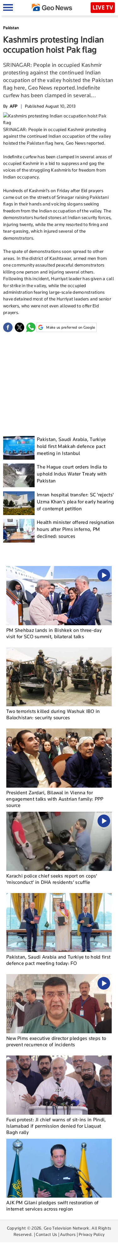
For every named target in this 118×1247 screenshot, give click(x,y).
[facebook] (8, 327)
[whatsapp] (31, 327)
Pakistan (11, 27)
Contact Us (46, 1234)
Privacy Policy (91, 1234)
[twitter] (19, 327)
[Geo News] (51, 7)
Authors (68, 1234)
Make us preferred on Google (70, 327)
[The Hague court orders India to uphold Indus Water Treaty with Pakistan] (19, 475)
